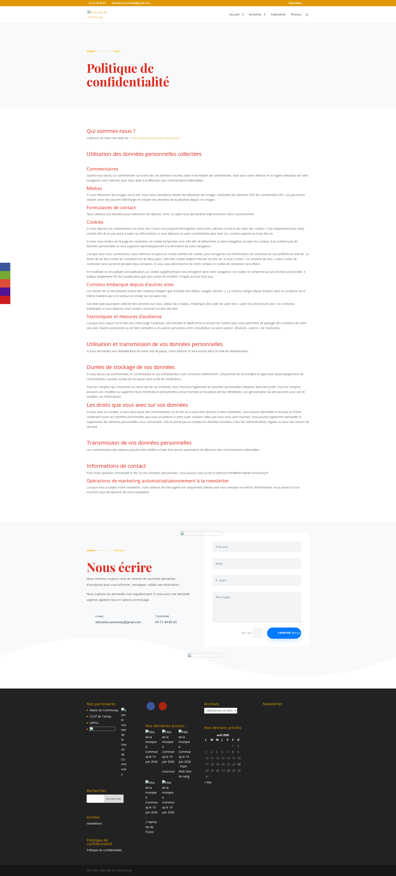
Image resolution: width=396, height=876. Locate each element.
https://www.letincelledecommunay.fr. (156, 138)
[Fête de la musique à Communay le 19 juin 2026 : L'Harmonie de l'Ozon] (152, 807)
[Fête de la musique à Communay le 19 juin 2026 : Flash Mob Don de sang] (185, 754)
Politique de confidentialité (104, 850)
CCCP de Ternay (100, 716)
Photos (296, 14)
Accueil (234, 14)
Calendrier (278, 14)
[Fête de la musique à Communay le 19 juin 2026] (152, 747)
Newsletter (295, 3)
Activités (255, 14)
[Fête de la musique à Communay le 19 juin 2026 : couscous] (168, 752)
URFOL (94, 723)
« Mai (207, 782)
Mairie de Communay (104, 710)
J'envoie (284, 633)
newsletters (94, 823)
